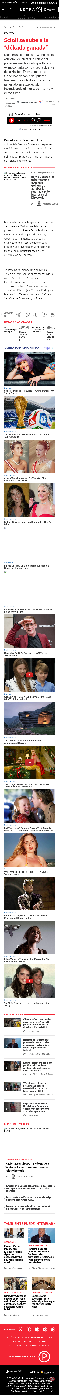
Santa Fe (17, 1341)
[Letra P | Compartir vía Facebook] (35, 314)
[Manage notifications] (52, 1379)
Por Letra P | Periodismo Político (10, 102)
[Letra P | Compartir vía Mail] (52, 314)
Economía (23, 1337)
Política (22, 27)
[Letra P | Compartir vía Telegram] (44, 314)
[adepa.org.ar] (34, 1372)
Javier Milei (27, 2)
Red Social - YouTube (44, 1329)
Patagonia (31, 1345)
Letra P (11, 27)
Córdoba (41, 1341)
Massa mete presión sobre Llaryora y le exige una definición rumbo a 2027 (28, 1198)
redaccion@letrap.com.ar (41, 1388)
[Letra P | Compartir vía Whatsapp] (19, 314)
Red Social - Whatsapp (52, 1329)
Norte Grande (16, 1345)
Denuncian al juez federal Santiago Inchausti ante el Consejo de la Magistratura (28, 1207)
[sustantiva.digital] (47, 1372)
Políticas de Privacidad (42, 1391)
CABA (49, 1337)
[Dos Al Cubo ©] (14, 1372)
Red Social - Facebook (28, 1329)
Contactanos (9, 1329)
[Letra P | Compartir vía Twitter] (27, 314)
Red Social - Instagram (36, 1329)
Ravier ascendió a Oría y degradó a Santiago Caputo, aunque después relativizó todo (27, 1167)
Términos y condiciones (21, 1391)
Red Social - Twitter (20, 1329)
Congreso (44, 1345)
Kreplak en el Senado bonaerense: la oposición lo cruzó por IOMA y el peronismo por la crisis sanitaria (30, 1188)
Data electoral (27, 16)
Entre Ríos (29, 1341)
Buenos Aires (37, 1337)
